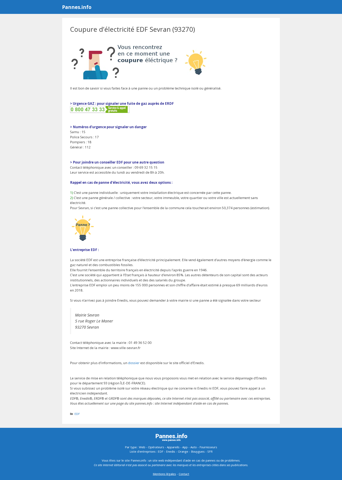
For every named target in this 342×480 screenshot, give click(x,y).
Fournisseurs (208, 447)
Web (142, 447)
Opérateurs (156, 447)
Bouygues (198, 451)
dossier (134, 363)
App (185, 447)
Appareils (173, 447)
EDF (77, 414)
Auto (193, 447)
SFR (210, 451)
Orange (183, 451)
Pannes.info (76, 7)
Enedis (170, 451)
